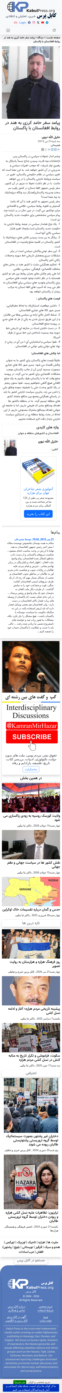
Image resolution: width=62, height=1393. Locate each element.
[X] (42, 150)
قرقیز (38, 1247)
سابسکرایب (31, 769)
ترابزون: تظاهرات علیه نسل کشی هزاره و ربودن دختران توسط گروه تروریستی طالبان (32, 1217)
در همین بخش (31, 778)
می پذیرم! (20, 1382)
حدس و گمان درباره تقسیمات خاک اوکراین (31, 909)
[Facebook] (55, 150)
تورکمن (10, 1242)
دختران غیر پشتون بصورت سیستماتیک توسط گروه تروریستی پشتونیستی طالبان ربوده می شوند (32, 1140)
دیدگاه (40, 38)
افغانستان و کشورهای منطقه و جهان (38, 433)
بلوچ (17, 1247)
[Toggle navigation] (8, 30)
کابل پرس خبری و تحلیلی (21, 971)
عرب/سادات (26, 1252)
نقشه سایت (45, 1320)
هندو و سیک (52, 1247)
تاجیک (32, 1242)
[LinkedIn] (52, 150)
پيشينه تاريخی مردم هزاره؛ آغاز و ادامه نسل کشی (34, 1011)
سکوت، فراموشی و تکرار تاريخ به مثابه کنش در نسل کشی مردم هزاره (34, 1058)
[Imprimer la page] (49, 150)
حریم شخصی (46, 1306)
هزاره (41, 1242)
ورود (45, 1316)
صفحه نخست (53, 38)
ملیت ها (52, 1242)
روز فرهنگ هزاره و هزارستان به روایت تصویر (35, 964)
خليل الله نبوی (51, 137)
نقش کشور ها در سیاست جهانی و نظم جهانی (33, 865)
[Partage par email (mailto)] (58, 150)
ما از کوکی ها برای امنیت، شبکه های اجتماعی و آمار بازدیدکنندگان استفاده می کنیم (31, 1388)
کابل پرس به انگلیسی (16, 1320)
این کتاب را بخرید (38, 514)
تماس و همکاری (16, 1310)
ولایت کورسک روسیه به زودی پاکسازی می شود (31, 818)
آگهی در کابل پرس (16, 1316)
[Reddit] (46, 150)
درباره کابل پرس (16, 1306)
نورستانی (27, 1247)
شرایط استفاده (45, 1310)
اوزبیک (21, 1242)
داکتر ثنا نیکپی (24, 825)
